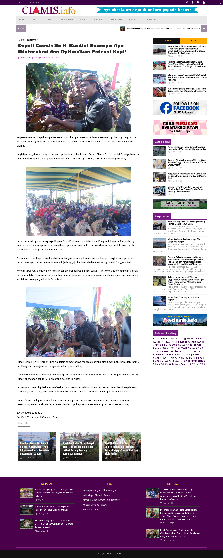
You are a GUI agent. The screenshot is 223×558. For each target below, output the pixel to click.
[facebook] (192, 2)
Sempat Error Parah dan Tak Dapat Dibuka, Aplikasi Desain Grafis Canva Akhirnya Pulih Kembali (186, 189)
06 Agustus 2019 (42, 57)
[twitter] (186, 2)
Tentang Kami (34, 2)
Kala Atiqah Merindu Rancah (97, 495)
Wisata (84, 20)
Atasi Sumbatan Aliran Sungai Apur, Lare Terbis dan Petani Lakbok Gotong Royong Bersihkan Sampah (78, 449)
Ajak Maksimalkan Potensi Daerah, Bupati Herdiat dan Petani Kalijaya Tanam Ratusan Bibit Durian (121, 449)
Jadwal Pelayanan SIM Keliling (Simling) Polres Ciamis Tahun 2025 (186, 222)
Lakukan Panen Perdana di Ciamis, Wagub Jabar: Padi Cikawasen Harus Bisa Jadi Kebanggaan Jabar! (34, 449)
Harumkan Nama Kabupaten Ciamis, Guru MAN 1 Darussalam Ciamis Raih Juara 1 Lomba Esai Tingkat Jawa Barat (187, 64)
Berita (35, 20)
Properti (134, 20)
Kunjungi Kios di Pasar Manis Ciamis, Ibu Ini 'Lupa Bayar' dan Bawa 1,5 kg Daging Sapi (187, 175)
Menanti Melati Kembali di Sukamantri (101, 500)
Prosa (98, 20)
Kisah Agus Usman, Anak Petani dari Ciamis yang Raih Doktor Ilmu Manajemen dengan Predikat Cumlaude (180, 533)
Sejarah (50, 20)
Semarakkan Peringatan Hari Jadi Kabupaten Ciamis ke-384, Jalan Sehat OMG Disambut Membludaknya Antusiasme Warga (161, 28)
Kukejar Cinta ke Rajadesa (96, 505)
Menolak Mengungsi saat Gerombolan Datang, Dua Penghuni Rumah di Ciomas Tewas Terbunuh (54, 523)
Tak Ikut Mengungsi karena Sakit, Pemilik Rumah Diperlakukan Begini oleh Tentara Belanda (54, 492)
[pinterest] (203, 2)
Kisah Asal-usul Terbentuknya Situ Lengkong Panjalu (184, 240)
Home (21, 2)
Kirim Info (150, 20)
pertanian (31, 40)
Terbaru (166, 41)
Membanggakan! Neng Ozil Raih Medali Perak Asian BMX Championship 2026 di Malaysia (187, 77)
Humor (193, 41)
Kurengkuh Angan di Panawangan (100, 490)
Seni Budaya (67, 20)
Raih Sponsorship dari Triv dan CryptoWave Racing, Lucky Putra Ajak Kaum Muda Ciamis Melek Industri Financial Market (186, 280)
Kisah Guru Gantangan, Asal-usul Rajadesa (183, 298)
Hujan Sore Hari (91, 509)
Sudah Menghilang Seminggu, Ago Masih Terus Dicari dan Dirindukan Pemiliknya (187, 89)
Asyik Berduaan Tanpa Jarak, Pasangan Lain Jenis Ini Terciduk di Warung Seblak (187, 148)
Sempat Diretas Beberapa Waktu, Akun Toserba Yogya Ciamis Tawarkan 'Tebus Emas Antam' (187, 162)
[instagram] (198, 2)
